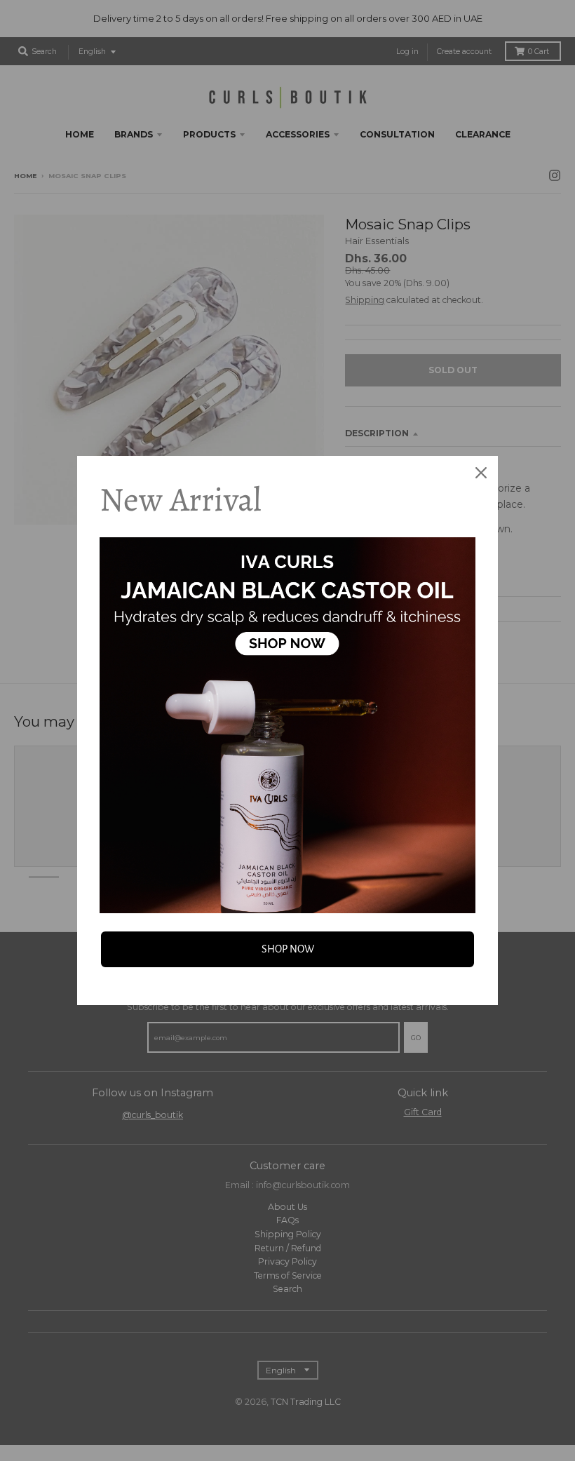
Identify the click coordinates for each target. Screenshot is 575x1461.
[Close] (481, 473)
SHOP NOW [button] (288, 949)
